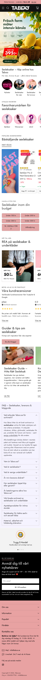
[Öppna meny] (3, 8)
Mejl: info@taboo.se (12, 650)
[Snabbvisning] (33, 152)
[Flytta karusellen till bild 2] (19, 549)
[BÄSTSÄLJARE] (6, 189)
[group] (28, 169)
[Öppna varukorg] (37, 8)
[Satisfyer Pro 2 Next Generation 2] (28, 157)
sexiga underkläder (11, 435)
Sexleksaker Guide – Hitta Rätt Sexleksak (15, 370)
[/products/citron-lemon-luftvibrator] (20, 39)
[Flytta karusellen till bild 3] (21, 549)
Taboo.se (17, 673)
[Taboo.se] (20, 8)
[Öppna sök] (7, 8)
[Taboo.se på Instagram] (3, 665)
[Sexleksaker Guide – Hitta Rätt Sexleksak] (18, 356)
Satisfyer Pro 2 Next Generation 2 (27, 174)
